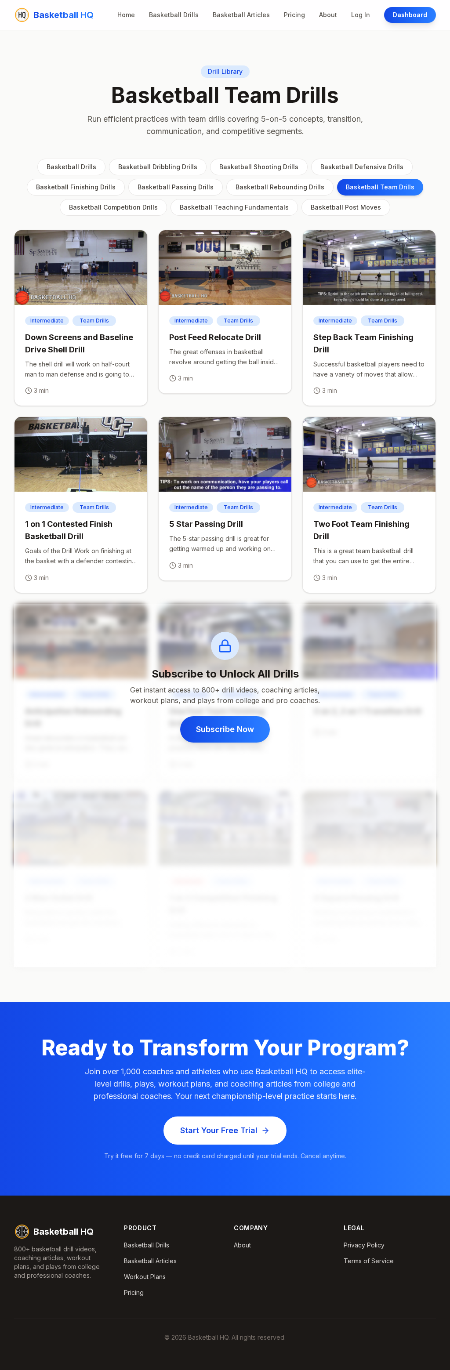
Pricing (294, 14)
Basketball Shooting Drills (258, 166)
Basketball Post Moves (346, 207)
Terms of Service (369, 1261)
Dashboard (410, 14)
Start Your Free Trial (219, 1130)
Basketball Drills (174, 14)
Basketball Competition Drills (113, 207)
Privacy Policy (364, 1245)
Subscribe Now (225, 729)
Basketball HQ (63, 1231)
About (328, 14)
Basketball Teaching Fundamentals (234, 207)
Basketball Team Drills (380, 187)
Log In (360, 14)
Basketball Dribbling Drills (157, 166)
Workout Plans (145, 1276)
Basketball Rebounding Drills (280, 187)
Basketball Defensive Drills (361, 166)
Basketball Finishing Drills (76, 187)
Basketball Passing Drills (176, 187)
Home (126, 14)
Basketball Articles (241, 14)
